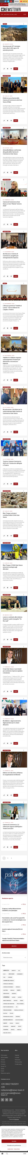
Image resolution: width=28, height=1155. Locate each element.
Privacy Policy (17, 1149)
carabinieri (19, 974)
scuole (17, 1023)
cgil (4, 977)
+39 (3, 1087)
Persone (3, 1062)
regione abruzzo (8, 1019)
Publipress (16, 1119)
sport (19, 1026)
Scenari (3, 1059)
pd (16, 1006)
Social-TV (3, 1066)
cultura (5, 990)
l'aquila (6, 997)
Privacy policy (18, 1062)
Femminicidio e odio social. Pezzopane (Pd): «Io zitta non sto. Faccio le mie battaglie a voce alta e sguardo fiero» (14, 915)
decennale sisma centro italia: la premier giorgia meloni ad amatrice (17, 4)
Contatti (17, 1057)
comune (10, 977)
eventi (18, 990)
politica (5, 1013)
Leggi (15, 68)
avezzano (11, 974)
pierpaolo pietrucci (18, 1010)
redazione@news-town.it (12, 1090)
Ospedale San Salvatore (8, 1003)
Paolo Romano (20, 1003)
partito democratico (8, 1006)
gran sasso (6, 993)
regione (18, 1016)
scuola (11, 1023)
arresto (14, 970)
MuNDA (21, 1000)
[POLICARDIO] (14, 881)
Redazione (17, 1059)
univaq (12, 1029)
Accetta (14, 1141)
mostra (15, 1000)
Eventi (4, 283)
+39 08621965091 (10, 1084)
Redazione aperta (5, 1073)
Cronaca (3, 1064)
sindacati (13, 1026)
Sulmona (5, 1029)
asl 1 (4, 974)
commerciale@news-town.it (11, 1094)
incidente (14, 993)
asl (19, 970)
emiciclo (12, 990)
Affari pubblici (6, 75)
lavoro (19, 997)
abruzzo (6, 970)
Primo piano (4, 1055)
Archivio (14, 946)
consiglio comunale (8, 983)
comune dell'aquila (8, 980)
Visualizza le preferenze (14, 1145)
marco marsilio (7, 1000)
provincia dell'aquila (8, 1016)
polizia (11, 1013)
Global (2, 1068)
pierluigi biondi (7, 1010)
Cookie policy (18, 1064)
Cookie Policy (10, 1149)
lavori (13, 997)
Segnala (17, 1055)
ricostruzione (19, 1019)
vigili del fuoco (7, 1032)
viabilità (19, 1029)
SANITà (5, 1023)
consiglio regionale (8, 986)
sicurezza (5, 1026)
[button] (23, 24)
